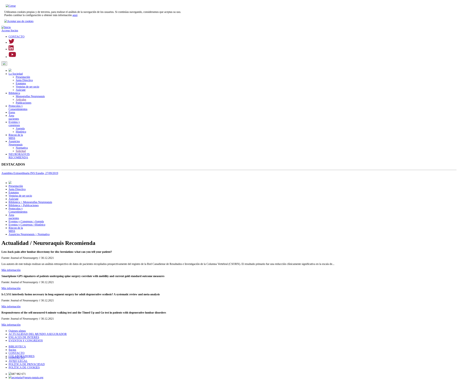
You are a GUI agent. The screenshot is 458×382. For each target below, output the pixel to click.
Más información (11, 270)
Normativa (22, 147)
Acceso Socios (9, 30)
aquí (74, 15)
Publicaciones (23, 102)
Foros (12, 112)
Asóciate (21, 89)
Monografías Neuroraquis (30, 96)
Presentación (23, 76)
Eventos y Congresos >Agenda (26, 221)
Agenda (20, 128)
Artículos (21, 99)
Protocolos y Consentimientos (18, 107)
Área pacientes (14, 117)
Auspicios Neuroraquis (16, 143)
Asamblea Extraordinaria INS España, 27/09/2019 (29, 173)
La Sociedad (16, 73)
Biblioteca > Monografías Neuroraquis (30, 202)
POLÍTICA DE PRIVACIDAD (27, 364)
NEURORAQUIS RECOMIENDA (19, 156)
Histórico (21, 131)
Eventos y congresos (14, 123)
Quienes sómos (17, 330)
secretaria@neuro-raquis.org (27, 377)
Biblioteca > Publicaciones (24, 205)
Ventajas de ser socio (27, 86)
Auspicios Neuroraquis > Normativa (29, 234)
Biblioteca (14, 93)
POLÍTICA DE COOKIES (24, 367)
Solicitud (21, 150)
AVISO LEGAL (18, 361)
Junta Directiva (24, 80)
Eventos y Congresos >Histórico (27, 224)
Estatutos (21, 83)
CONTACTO (17, 36)
